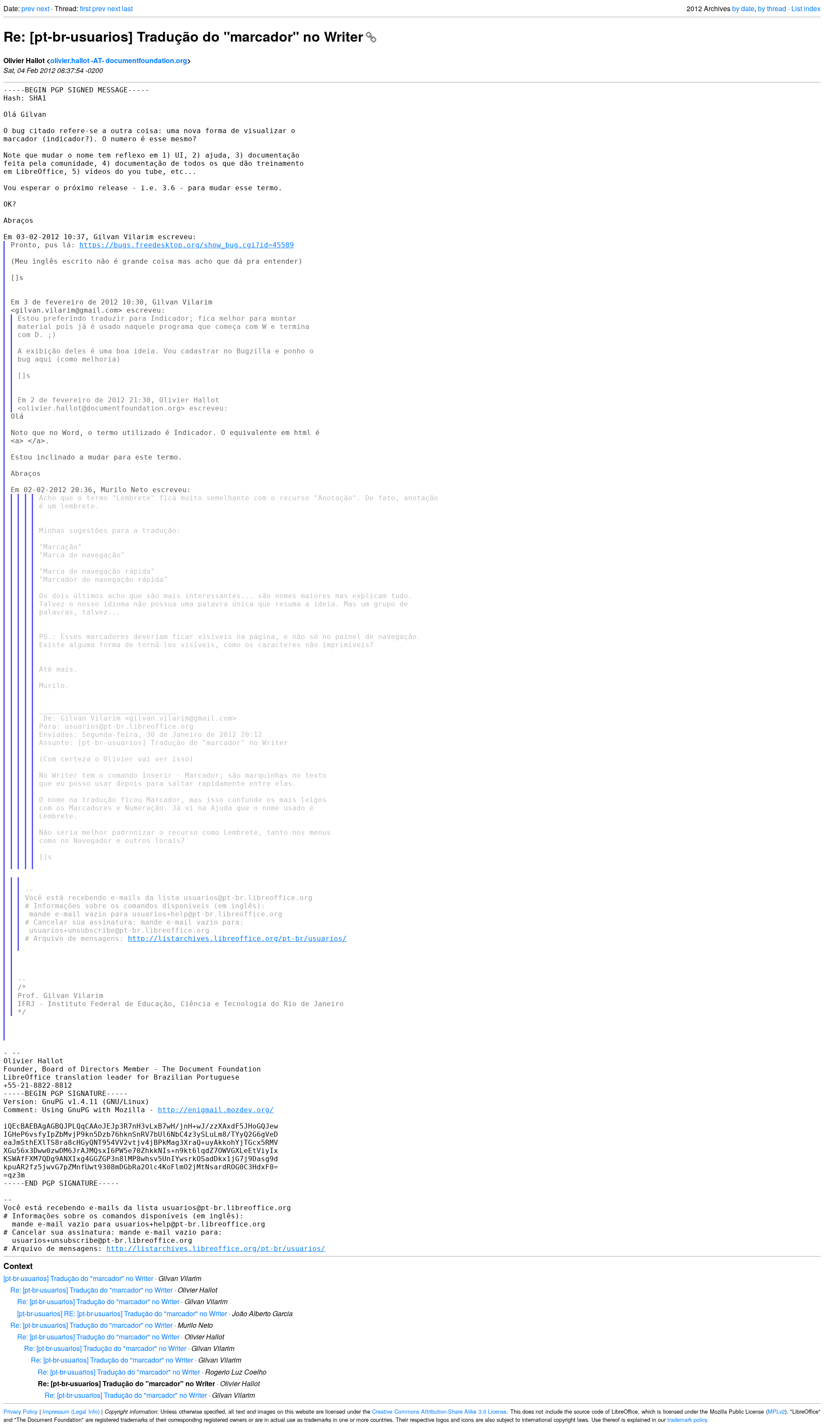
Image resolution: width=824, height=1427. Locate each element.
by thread (772, 8)
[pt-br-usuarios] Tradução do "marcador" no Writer (78, 1278)
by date (743, 8)
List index (806, 8)
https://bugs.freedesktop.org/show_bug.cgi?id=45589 (186, 245)
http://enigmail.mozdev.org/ (216, 1110)
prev (28, 8)
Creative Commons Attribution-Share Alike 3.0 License (439, 1411)
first (85, 8)
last (127, 8)
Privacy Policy (20, 1411)
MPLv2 (776, 1411)
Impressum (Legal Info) (71, 1411)
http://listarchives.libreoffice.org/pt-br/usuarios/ (237, 938)
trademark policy (687, 1419)
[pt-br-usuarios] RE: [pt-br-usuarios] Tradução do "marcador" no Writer (122, 1313)
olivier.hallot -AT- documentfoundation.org (118, 60)
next (42, 8)
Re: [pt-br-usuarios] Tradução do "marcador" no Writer (183, 36)
